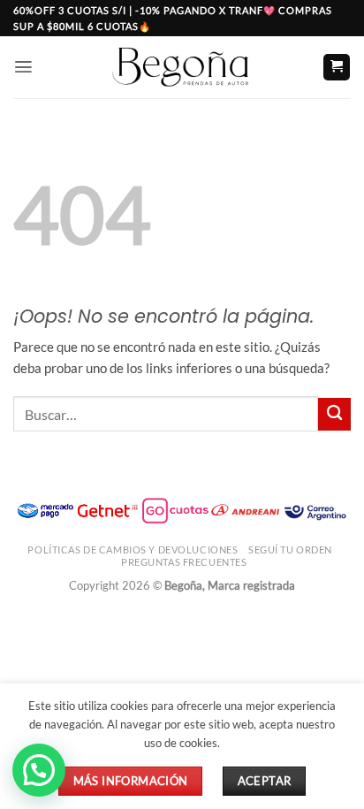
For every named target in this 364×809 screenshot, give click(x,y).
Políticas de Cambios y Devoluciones (132, 549)
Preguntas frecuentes (183, 562)
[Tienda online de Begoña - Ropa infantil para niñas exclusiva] (182, 67)
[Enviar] (334, 414)
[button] (23, 67)
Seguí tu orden (290, 549)
